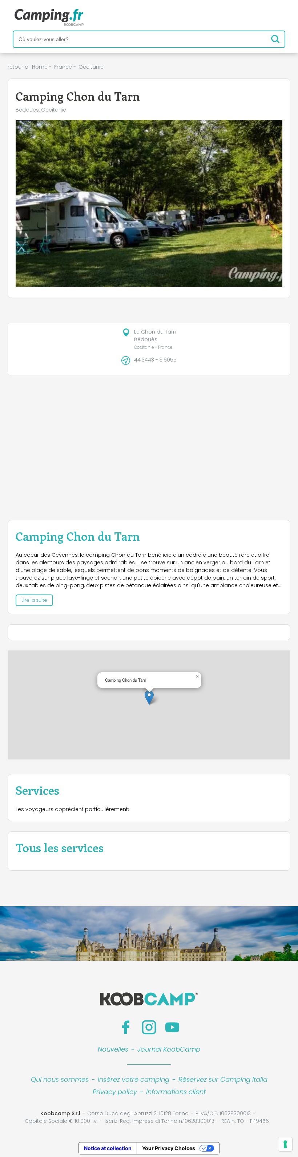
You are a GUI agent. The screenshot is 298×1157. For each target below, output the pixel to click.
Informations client (176, 1091)
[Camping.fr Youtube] (172, 1027)
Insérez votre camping (133, 1079)
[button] (149, 697)
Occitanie (91, 66)
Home (40, 66)
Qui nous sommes (60, 1079)
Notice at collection (108, 1148)
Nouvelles (113, 1049)
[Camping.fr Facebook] (125, 1027)
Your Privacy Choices (168, 1148)
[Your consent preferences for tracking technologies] (285, 1144)
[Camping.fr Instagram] (149, 1027)
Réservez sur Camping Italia (222, 1079)
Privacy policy (115, 1091)
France (63, 66)
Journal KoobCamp (168, 1049)
